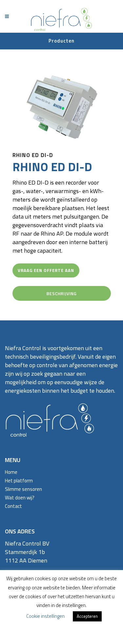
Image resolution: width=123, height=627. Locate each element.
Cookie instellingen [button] (45, 616)
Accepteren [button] (87, 616)
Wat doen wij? (19, 497)
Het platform (19, 480)
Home (11, 472)
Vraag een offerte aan (46, 270)
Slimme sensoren (23, 489)
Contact (13, 506)
